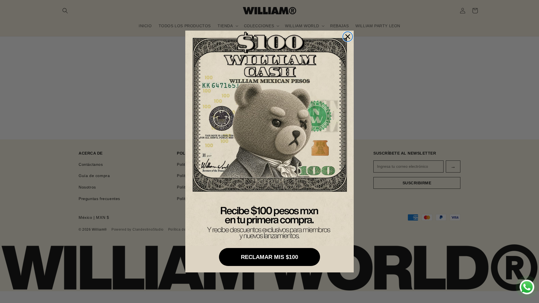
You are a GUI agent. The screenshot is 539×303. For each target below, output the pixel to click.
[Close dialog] (348, 37)
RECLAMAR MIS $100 (269, 257)
